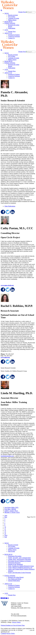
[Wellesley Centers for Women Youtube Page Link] (6, 598)
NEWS (6, 543)
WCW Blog (11, 546)
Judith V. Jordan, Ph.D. (11, 511)
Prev (5, 517)
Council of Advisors (14, 587)
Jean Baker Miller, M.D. (11, 507)
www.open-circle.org (7, 285)
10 (5, 527)
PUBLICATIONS (9, 575)
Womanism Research (14, 562)
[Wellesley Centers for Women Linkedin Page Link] (4, 598)
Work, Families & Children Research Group (21, 566)
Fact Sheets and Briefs (14, 579)
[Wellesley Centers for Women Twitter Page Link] (3, 598)
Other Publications (9, 206)
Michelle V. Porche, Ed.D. (12, 512)
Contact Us (11, 588)
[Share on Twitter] (8, 212)
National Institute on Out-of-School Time (13, 625)
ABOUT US (8, 583)
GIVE (6, 593)
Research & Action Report (16, 577)
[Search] (1, 10)
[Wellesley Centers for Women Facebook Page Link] (1, 598)
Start (5, 515)
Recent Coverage (13, 545)
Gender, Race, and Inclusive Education (19, 559)
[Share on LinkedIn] (12, 212)
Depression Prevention (14, 556)
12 (5, 530)
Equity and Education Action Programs (19, 572)
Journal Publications (14, 580)
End (5, 537)
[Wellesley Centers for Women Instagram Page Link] (8, 598)
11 (5, 528)
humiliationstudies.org (7, 456)
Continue (26, 630)
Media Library (12, 549)
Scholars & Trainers (14, 585)
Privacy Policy (16, 622)
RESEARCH (8, 554)
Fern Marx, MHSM (10, 509)
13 (5, 532)
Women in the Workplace (15, 564)
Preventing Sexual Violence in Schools (19, 561)
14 (5, 533)
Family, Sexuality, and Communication (19, 558)
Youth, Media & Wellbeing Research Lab (20, 567)
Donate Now (22, 12)
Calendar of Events (13, 548)
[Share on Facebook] (3, 212)
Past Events (11, 551)
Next (5, 535)
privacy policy (14, 632)
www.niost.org (5, 357)
